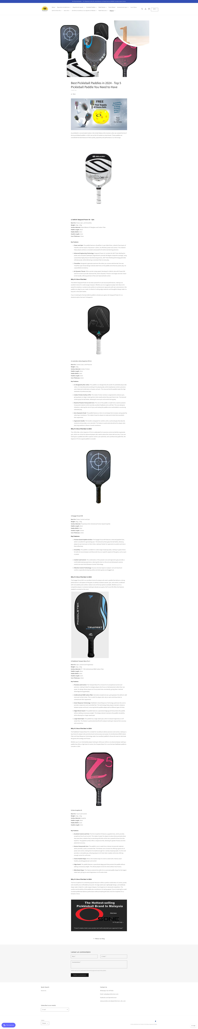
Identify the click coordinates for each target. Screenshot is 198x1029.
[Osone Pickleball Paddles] (99, 931)
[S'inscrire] (67, 1009)
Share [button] (74, 94)
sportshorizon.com (136, 1024)
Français (44, 1023)
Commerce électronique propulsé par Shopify (148, 1024)
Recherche (43, 990)
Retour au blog (100, 938)
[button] (142, 9)
